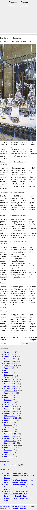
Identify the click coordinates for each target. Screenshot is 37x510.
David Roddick (19, 509)
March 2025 (8, 377)
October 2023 (9, 416)
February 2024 (10, 407)
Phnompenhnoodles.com (18, 2)
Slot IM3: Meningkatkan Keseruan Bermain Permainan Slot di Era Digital (18, 487)
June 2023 (8, 425)
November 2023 (10, 413)
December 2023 (10, 411)
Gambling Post (10, 465)
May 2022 (7, 454)
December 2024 (10, 384)
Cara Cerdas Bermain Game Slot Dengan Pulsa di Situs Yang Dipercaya (17, 498)
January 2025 (9, 382)
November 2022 (10, 441)
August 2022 (9, 448)
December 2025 (10, 361)
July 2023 (8, 422)
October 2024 (9, 388)
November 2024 (10, 386)
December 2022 (10, 438)
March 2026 (8, 354)
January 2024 (9, 409)
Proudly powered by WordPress (14, 506)
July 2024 (8, 395)
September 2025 (10, 366)
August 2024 (9, 393)
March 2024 (8, 404)
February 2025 (10, 379)
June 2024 (8, 397)
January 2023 (9, 436)
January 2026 (9, 359)
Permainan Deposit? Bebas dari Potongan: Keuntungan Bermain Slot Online (19, 475)
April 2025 (8, 375)
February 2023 (10, 434)
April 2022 (8, 457)
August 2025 (9, 368)
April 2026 (8, 352)
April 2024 (8, 402)
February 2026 (10, 357)
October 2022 (9, 443)
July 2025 (8, 370)
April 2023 (8, 429)
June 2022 (8, 452)
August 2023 (9, 420)
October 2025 (9, 363)
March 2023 (8, 432)
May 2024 (7, 400)
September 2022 (10, 445)
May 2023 (7, 427)
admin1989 (27, 41)
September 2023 (10, 418)
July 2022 (8, 450)
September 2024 (10, 391)
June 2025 (8, 372)
